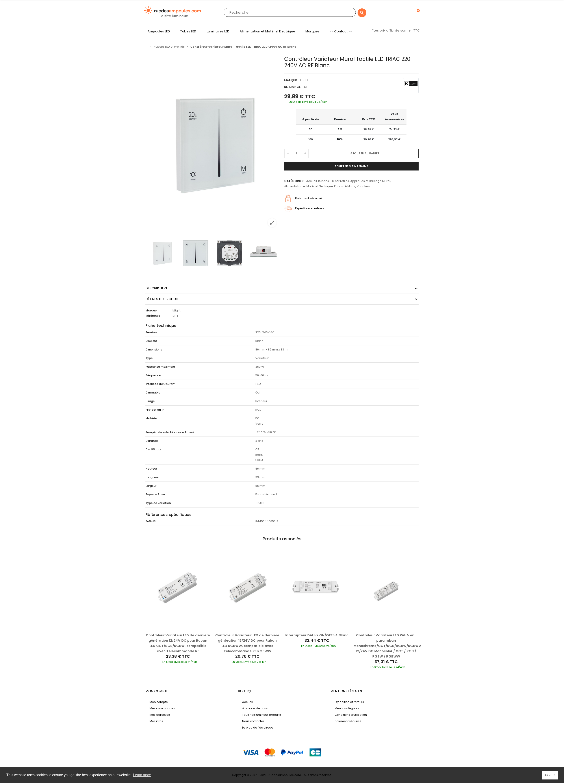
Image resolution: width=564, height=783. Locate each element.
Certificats (153, 449)
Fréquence (153, 375)
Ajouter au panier (365, 153)
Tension (151, 332)
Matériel (151, 418)
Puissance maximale (160, 367)
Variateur (363, 186)
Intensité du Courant (160, 384)
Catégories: (294, 181)
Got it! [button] (550, 775)
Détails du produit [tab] (162, 299)
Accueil (311, 181)
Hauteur (151, 468)
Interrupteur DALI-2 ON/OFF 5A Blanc (316, 635)
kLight (304, 80)
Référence (152, 316)
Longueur (152, 477)
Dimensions (153, 349)
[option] (212, 143)
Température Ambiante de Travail (170, 432)
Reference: (292, 87)
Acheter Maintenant (351, 166)
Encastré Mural (344, 186)
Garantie (151, 441)
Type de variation (158, 503)
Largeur (150, 486)
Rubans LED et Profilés (333, 181)
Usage (150, 401)
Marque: (290, 80)
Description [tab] (156, 288)
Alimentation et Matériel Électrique (308, 186)
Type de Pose (155, 494)
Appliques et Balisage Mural (370, 181)
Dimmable (152, 392)
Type (149, 358)
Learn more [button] (142, 775)
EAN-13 (150, 521)
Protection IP (154, 410)
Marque (151, 310)
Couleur (151, 341)
